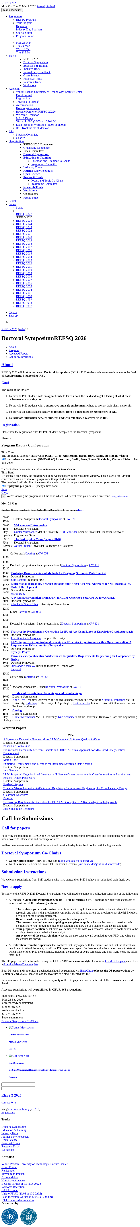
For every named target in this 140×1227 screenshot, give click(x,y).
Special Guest (24, 32)
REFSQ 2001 (24, 292)
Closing (17, 710)
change (80, 510)
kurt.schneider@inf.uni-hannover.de (99, 864)
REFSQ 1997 (24, 306)
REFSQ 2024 (24, 224)
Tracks (12, 55)
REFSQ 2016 (24, 250)
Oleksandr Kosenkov (23, 665)
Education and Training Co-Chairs (50, 160)
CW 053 (43, 553)
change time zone (119, 496)
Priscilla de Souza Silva (24, 604)
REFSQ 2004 (24, 289)
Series (19, 207)
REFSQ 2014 (24, 256)
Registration (23, 98)
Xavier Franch (22, 545)
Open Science (31, 75)
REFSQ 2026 (9, 329)
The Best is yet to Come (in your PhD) (37, 539)
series (22, 329)
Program (14, 350)
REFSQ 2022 (24, 230)
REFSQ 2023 (24, 227)
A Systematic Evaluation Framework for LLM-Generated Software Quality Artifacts (63, 597)
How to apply (11, 887)
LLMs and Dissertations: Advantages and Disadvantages (47, 693)
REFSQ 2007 (24, 279)
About (12, 346)
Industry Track (31, 68)
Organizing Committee (36, 147)
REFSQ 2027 (24, 214)
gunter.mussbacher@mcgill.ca (76, 860)
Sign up (13, 315)
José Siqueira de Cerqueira (26, 638)
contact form (8, 1102)
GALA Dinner (24, 118)
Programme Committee (44, 164)
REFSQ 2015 (24, 253)
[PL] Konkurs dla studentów (32, 128)
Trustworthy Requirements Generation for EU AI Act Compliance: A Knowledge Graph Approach (72, 631)
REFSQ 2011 (24, 266)
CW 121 (70, 519)
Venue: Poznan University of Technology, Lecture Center (49, 91)
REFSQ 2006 (24, 283)
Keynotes (21, 26)
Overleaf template (115, 961)
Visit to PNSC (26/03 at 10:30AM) (36, 121)
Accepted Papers (18, 353)
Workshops (29, 85)
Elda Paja (31, 703)
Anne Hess (18, 699)
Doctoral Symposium (35, 62)
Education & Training (35, 65)
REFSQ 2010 (24, 269)
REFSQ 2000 (24, 296)
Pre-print (16, 669)
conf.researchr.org (18, 1109)
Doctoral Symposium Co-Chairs (31, 853)
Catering (30, 553)
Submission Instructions (23, 871)
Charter (20, 137)
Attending (14, 88)
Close (4, 492)
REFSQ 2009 (24, 273)
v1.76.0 (35, 1109)
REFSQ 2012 (24, 263)
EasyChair (87, 970)
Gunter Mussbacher (25, 531)
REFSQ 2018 (24, 243)
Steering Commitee (27, 134)
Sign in (13, 312)
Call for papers (15, 828)
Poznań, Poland (46, 6)
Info (11, 131)
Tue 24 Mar (23, 45)
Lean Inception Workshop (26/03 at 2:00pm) (41, 124)
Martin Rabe (18, 593)
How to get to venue (28, 108)
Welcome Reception (27, 114)
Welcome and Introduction (30, 525)
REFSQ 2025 (24, 220)
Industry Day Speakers (29, 29)
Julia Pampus (18, 579)
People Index (30, 197)
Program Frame (25, 36)
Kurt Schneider (68, 531)
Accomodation (24, 105)
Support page (8, 1112)
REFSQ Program (26, 19)
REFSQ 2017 (24, 247)
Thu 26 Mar (23, 52)
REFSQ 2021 (24, 233)
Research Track (32, 82)
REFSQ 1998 (24, 302)
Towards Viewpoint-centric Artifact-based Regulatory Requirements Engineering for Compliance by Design (65, 788)
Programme (15, 16)
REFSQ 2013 (24, 260)
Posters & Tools (32, 78)
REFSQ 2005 (24, 286)
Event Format (24, 95)
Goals (5, 383)
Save (4, 489)
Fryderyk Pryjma (20, 652)
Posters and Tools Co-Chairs (47, 180)
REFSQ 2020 (24, 237)
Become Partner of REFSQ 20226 (36, 111)
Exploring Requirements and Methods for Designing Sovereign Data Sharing (58, 573)
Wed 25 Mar (23, 49)
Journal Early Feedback (36, 72)
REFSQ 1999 (24, 299)
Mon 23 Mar (23, 42)
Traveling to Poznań (27, 101)
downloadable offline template (20, 964)
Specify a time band (46, 486)
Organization (16, 141)
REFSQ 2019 (24, 240)
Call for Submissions (21, 356)
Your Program (24, 22)
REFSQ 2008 (24, 276)
